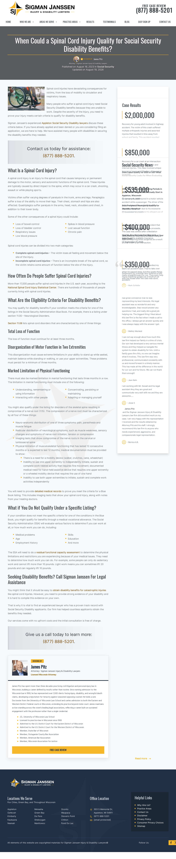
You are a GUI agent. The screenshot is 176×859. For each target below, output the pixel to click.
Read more (141, 758)
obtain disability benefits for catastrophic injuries (79, 590)
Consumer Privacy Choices (150, 822)
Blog (127, 21)
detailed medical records (48, 491)
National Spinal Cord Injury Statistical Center (32, 287)
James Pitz (39, 667)
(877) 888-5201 (154, 8)
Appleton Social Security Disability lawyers (65, 123)
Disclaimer (142, 815)
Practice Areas (70, 21)
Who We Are (25, 21)
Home (8, 21)
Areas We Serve (47, 21)
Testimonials (109, 21)
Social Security (105, 66)
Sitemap (141, 826)
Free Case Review (58, 750)
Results (90, 21)
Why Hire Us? (143, 805)
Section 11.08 (15, 323)
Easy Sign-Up (144, 21)
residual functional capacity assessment (58, 552)
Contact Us (165, 21)
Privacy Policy (144, 819)
